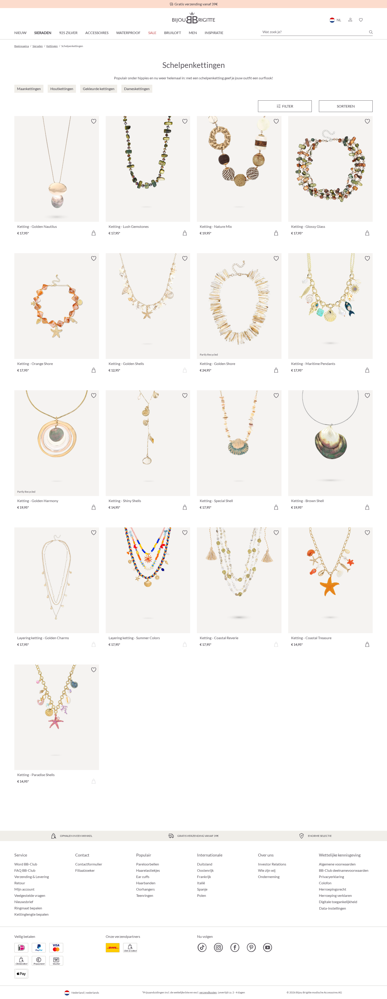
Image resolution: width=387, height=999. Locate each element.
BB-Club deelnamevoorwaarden (343, 870)
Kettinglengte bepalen (31, 914)
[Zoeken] (371, 32)
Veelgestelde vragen (29, 895)
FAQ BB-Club (24, 870)
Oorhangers (145, 889)
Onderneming (269, 876)
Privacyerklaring (331, 876)
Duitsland (204, 864)
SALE (152, 32)
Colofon (325, 883)
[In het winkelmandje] (93, 233)
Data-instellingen (332, 908)
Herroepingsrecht (332, 889)
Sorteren (346, 106)
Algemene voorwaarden (337, 864)
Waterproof (128, 32)
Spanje (202, 889)
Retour (19, 883)
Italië (201, 883)
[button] (350, 20)
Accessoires (96, 32)
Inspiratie (214, 32)
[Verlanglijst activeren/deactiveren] (93, 121)
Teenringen (144, 895)
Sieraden (42, 32)
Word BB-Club (25, 864)
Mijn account (24, 889)
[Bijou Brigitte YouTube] (267, 947)
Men (193, 32)
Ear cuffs (142, 876)
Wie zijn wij (266, 870)
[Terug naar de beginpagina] (193, 17)
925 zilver (68, 32)
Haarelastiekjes (148, 870)
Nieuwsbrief (23, 902)
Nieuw (20, 32)
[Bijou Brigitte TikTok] (202, 947)
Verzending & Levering (31, 876)
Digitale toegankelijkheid (338, 902)
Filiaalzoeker (85, 870)
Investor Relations (272, 864)
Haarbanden (145, 883)
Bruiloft (172, 32)
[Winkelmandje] (371, 20)
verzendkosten (208, 992)
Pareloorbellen (147, 864)
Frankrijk (204, 876)
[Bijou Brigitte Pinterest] (251, 947)
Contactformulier (88, 864)
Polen (201, 895)
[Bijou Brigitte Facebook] (235, 947)
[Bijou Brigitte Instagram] (218, 947)
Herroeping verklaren (335, 895)
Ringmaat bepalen (28, 908)
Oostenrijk (205, 870)
